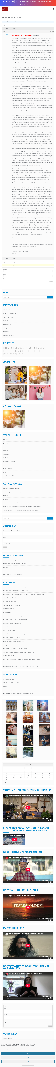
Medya (5, 328)
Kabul (28, 1053)
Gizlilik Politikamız (26, 1065)
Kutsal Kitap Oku (24, 4)
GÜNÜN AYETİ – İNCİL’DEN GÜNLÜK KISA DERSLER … (17, 590)
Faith (31, 348)
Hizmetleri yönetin (6, 1049)
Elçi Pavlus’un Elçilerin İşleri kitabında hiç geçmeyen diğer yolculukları (21, 683)
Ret (28, 1057)
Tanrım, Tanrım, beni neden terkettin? (13, 690)
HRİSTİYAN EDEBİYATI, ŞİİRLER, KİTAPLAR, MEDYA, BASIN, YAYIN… (19, 652)
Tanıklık (6, 331)
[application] (28, 808)
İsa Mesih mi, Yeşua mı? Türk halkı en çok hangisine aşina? (18, 693)
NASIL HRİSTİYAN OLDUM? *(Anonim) (13, 503)
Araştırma (6, 310)
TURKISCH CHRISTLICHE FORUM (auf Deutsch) (15, 619)
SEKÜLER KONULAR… (9, 655)
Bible (8, 348)
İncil (37, 350)
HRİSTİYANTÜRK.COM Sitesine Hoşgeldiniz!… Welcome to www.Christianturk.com (24, 594)
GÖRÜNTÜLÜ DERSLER (9, 461)
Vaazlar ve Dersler (8, 335)
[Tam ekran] (51, 820)
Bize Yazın (32, 1065)
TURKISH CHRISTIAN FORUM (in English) (14, 616)
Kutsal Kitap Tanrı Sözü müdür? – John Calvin (15, 492)
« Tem (4, 782)
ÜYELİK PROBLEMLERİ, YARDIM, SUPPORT (14, 663)
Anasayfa (6, 439)
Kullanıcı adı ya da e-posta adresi (11, 531)
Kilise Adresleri (8, 457)
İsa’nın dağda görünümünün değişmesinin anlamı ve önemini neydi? (21, 510)
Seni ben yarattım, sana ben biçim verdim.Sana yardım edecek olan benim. (22, 506)
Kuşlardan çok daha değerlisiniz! (12, 488)
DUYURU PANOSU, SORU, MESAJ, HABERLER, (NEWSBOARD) (18, 587)
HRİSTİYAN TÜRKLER (9, 608)
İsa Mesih (20, 353)
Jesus (18, 351)
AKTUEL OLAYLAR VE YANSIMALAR (12, 605)
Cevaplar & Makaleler (9, 313)
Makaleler (6, 324)
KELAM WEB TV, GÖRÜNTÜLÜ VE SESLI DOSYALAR (16, 648)
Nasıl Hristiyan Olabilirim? (10, 476)
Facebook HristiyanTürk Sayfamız (28, 1)
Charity (20, 348)
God (41, 348)
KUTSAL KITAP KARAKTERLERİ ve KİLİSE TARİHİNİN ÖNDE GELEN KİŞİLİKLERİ (22, 659)
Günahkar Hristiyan (8, 350)
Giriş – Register (8, 468)
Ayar (28, 1061)
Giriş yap (51, 281)
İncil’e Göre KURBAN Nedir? (10, 353)
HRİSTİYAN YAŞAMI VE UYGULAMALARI (13, 627)
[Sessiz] (48, 820)
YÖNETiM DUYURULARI (10, 601)
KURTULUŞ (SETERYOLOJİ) (10, 630)
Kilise (5, 320)
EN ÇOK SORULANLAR (9, 645)
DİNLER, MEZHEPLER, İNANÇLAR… (12, 637)
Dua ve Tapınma (8, 317)
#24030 (52, 31)
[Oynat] (5, 820)
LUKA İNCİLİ (7, 499)
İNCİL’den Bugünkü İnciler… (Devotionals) (14, 598)
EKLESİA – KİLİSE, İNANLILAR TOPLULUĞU (14, 641)
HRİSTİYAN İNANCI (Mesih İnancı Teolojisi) (14, 634)
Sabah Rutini (7, 686)
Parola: (4, 274)
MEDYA (6, 447)
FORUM (6, 443)
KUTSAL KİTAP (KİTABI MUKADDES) (12, 623)
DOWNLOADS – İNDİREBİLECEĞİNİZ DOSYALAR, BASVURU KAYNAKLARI (21, 666)
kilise (25, 350)
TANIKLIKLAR (7, 454)
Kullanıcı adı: (5, 269)
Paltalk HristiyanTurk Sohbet (44, 1)
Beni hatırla (7, 279)
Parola (4, 537)
